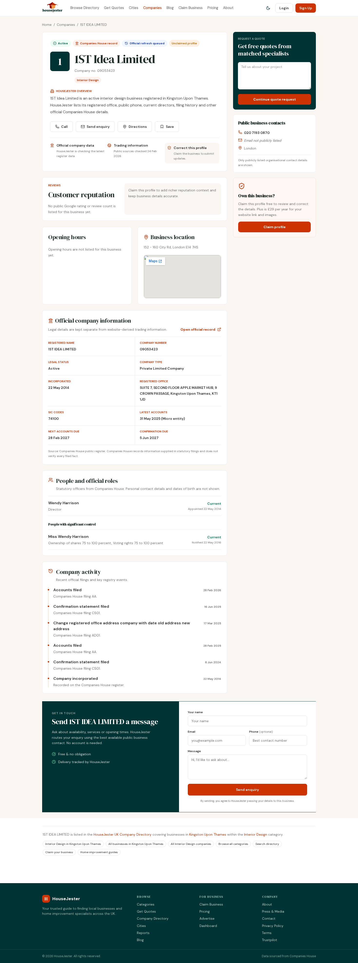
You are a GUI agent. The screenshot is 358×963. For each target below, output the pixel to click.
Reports (143, 933)
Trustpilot (269, 940)
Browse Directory (84, 8)
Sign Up (305, 8)
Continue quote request (274, 99)
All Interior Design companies (191, 844)
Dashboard (208, 926)
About (228, 8)
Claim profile (275, 227)
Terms (267, 933)
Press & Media (273, 911)
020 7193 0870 (257, 133)
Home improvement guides (99, 852)
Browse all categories (233, 844)
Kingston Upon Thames (207, 834)
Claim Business (191, 8)
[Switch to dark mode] (268, 8)
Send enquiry (98, 126)
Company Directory (153, 918)
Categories (145, 904)
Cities (133, 8)
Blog (170, 8)
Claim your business (59, 852)
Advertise (207, 918)
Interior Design (255, 834)
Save (170, 126)
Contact (268, 918)
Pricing (212, 8)
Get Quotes (114, 8)
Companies (152, 8)
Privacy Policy (272, 926)
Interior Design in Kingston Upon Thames (73, 844)
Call (64, 126)
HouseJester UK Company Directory (122, 834)
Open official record (197, 329)
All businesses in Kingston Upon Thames (135, 844)
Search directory (267, 844)
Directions (138, 126)
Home (47, 24)
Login (284, 8)
